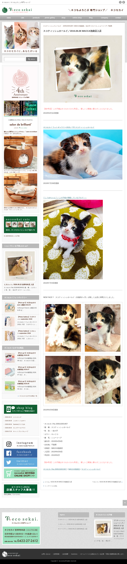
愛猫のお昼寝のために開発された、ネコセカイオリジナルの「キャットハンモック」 (20, 208)
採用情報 (56, 554)
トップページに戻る (51, 486)
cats (22, 18)
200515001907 (68, 26)
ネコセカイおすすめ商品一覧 (28, 396)
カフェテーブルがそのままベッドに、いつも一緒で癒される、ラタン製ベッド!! (20, 171)
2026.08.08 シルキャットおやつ (15, 420)
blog (91, 18)
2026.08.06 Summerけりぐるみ (15, 424)
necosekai (62, 561)
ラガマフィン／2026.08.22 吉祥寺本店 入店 (72, 519)
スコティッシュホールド (91, 469)
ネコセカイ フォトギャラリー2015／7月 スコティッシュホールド (68, 127)
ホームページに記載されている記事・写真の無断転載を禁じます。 (102, 554)
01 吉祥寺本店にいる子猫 (11, 236)
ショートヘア (102, 26)
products (36, 18)
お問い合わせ (46, 554)
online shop (77, 18)
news (9, 18)
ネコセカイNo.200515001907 (55, 469)
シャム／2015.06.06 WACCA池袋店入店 (58, 482)
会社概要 (65, 554)
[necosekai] (17, 12)
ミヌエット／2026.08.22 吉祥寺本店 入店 (72, 524)
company (104, 18)
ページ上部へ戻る (125, 503)
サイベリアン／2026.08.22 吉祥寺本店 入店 (72, 529)
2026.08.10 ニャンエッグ (13, 417)
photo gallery (50, 18)
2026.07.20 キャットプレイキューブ (16, 431)
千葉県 (110, 26)
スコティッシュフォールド (52, 26)
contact (118, 18)
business (74, 554)
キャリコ (94, 26)
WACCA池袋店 (79, 26)
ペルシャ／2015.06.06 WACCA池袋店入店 (106, 482)
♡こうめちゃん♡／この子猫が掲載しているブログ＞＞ (65, 198)
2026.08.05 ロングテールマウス (15, 428)
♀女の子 (88, 26)
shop (63, 18)
